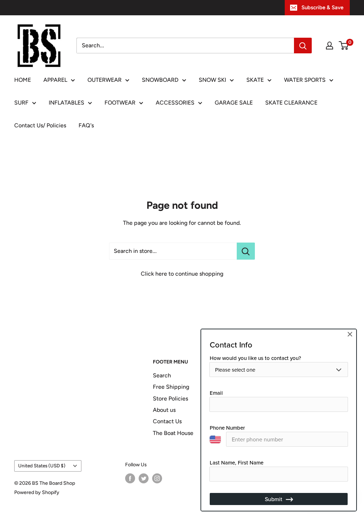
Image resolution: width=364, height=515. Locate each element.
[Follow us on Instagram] (157, 478)
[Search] (303, 45)
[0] (343, 45)
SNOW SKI (212, 79)
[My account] (329, 45)
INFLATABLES (66, 102)
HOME (22, 79)
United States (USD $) (41, 465)
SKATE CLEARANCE (291, 102)
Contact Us (167, 421)
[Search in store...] (246, 251)
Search (162, 375)
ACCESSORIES (175, 102)
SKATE (255, 79)
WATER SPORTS (305, 79)
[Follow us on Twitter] (144, 478)
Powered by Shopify (36, 492)
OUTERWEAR (104, 79)
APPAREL (55, 79)
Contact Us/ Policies (40, 125)
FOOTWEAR (120, 102)
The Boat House (173, 433)
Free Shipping (171, 386)
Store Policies (170, 398)
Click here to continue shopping (182, 273)
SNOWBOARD (160, 79)
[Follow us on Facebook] (130, 478)
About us (164, 410)
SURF (21, 102)
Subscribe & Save (322, 7)
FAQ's (86, 125)
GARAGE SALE (234, 102)
